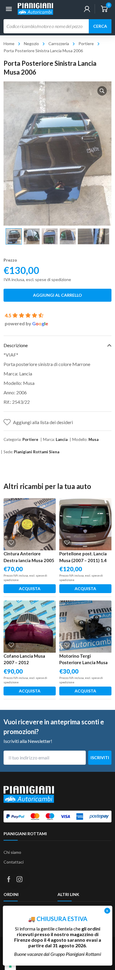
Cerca (100, 26)
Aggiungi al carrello (57, 295)
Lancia (62, 439)
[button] (102, 91)
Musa (93, 439)
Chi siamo (12, 852)
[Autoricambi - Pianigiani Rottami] (35, 8)
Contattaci (14, 861)
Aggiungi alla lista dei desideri (43, 422)
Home (9, 43)
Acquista (29, 588)
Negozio (31, 43)
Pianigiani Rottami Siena (36, 451)
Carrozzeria (58, 43)
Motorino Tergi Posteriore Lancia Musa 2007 (83, 662)
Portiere (86, 43)
